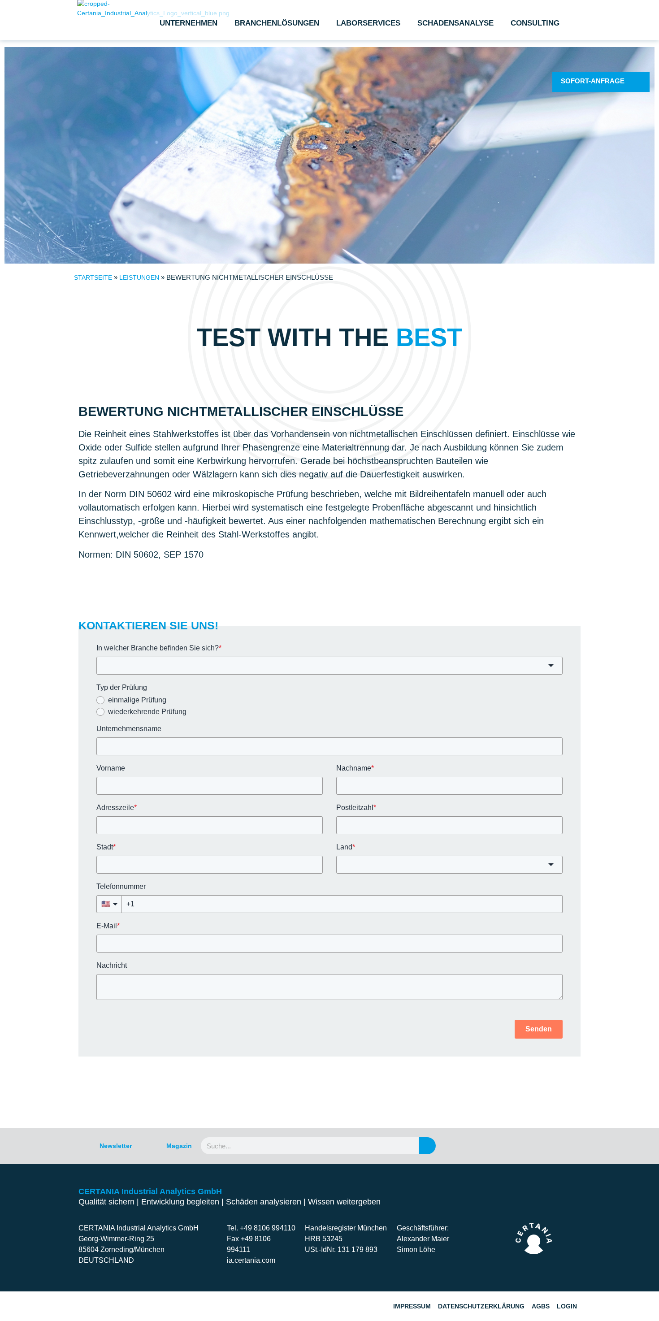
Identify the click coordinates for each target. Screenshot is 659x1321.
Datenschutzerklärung (481, 1306)
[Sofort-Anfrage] (636, 81)
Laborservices (368, 23)
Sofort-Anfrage (592, 81)
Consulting (535, 23)
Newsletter (116, 1145)
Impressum (412, 1306)
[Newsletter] (83, 1145)
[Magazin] (150, 1145)
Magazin (179, 1145)
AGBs (541, 1306)
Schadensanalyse (455, 23)
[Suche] (427, 1145)
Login (567, 1306)
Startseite (93, 277)
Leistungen (139, 277)
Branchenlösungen (276, 23)
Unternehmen (188, 23)
